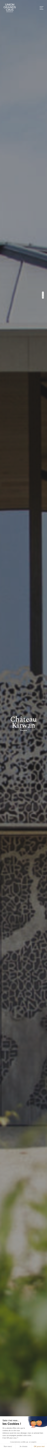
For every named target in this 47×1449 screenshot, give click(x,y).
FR (42, 293)
